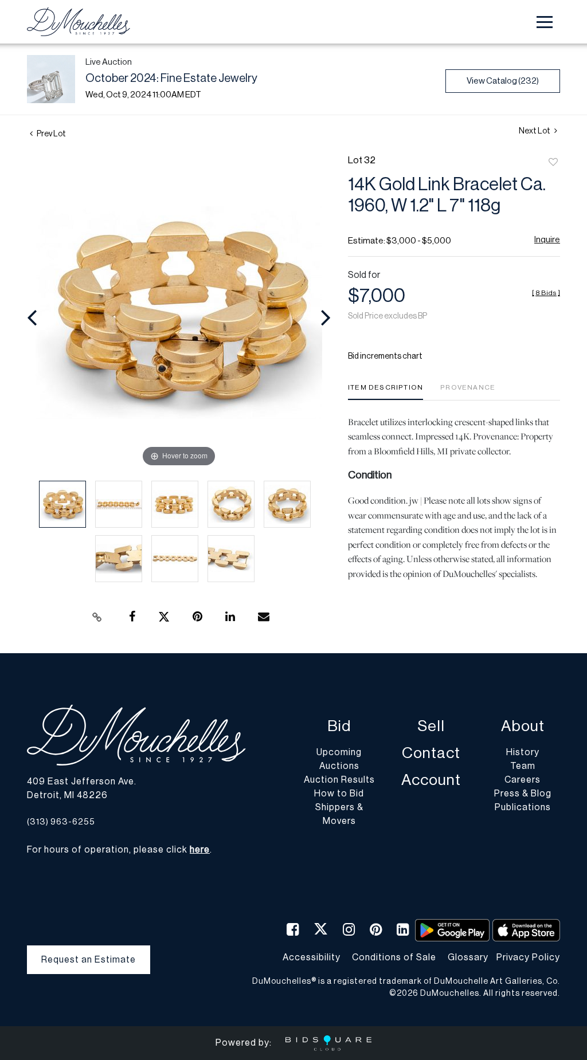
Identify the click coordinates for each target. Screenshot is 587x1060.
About (523, 726)
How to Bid (339, 793)
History (522, 752)
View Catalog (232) (503, 81)
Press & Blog (522, 793)
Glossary (468, 957)
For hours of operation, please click (118, 849)
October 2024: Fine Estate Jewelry (171, 78)
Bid (339, 726)
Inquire (547, 239)
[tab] (385, 391)
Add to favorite (553, 162)
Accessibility (312, 957)
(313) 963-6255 (61, 822)
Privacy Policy (528, 957)
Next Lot (535, 131)
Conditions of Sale (394, 957)
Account (431, 780)
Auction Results (339, 779)
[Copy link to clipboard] (97, 617)
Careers (522, 779)
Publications (523, 807)
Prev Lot (51, 134)
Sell (431, 726)
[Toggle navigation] (544, 22)
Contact (431, 753)
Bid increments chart (385, 356)
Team (522, 766)
